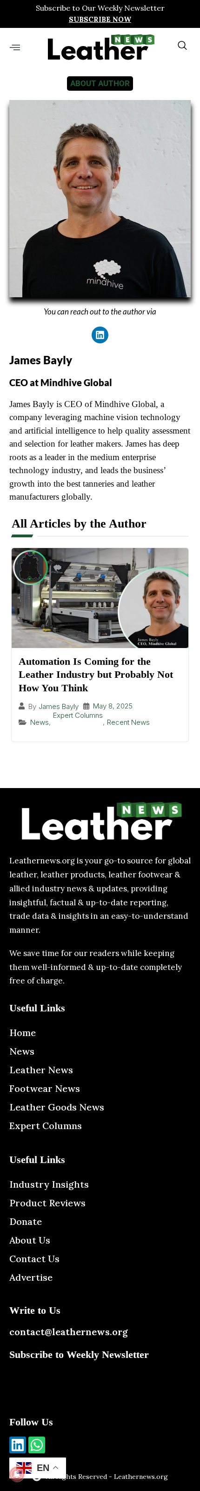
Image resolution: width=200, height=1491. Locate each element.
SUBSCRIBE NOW (100, 19)
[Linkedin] (100, 335)
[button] (14, 47)
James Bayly (59, 706)
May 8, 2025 (113, 705)
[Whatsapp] (36, 1445)
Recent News (128, 722)
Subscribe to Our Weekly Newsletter (100, 8)
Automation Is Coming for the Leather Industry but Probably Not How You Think (96, 674)
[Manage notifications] (16, 1474)
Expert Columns (78, 715)
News (39, 722)
